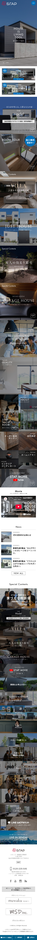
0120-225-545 (20, 868)
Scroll (7, 62)
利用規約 (22, 931)
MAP (18, 862)
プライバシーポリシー (18, 920)
